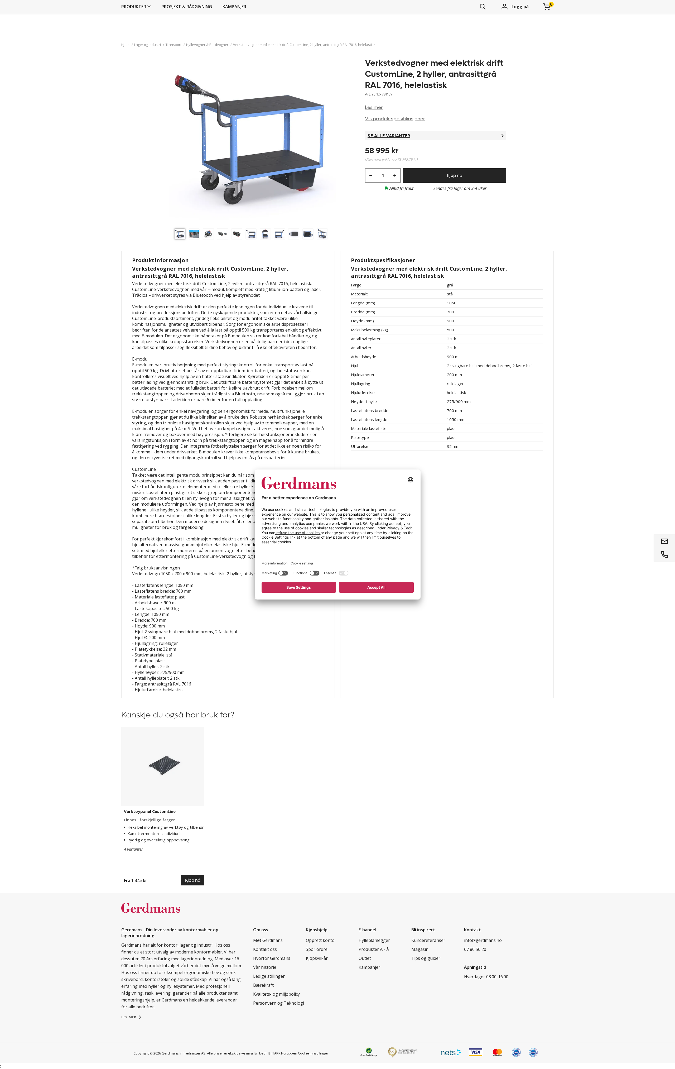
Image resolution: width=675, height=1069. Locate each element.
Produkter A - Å (374, 949)
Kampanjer (234, 6)
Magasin (419, 949)
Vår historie (264, 967)
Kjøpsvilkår (317, 958)
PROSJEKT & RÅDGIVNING (186, 6)
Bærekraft (263, 985)
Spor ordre (316, 949)
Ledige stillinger (269, 976)
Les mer (374, 107)
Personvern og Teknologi (278, 1003)
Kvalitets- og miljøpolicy (276, 994)
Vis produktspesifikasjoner (395, 119)
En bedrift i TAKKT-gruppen (275, 1053)
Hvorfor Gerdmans (271, 958)
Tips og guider (425, 958)
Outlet (365, 958)
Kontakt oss (265, 949)
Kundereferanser (428, 940)
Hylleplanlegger (374, 940)
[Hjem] (150, 913)
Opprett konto (320, 940)
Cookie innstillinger (313, 1053)
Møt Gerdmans (268, 940)
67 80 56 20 (475, 949)
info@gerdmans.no (483, 940)
